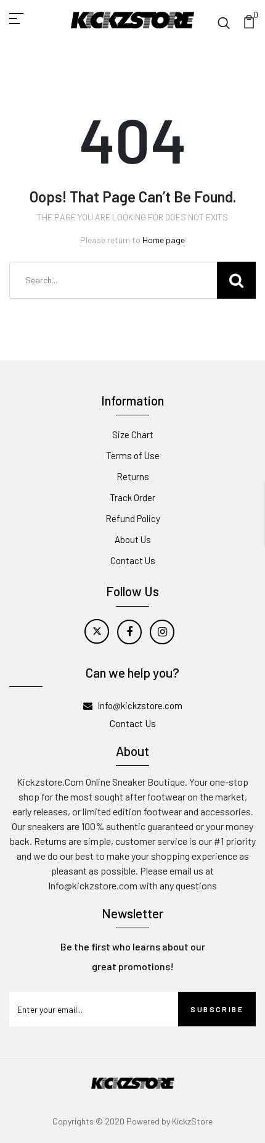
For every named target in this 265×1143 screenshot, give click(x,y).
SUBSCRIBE (216, 1009)
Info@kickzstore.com (139, 705)
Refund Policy (132, 518)
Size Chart (132, 434)
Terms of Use (133, 455)
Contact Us (132, 560)
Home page (163, 240)
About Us (133, 539)
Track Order (132, 497)
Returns (132, 476)
